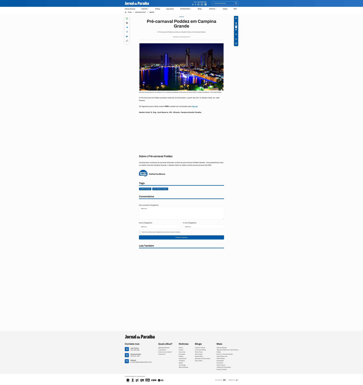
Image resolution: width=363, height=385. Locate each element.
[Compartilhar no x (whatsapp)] (127, 23)
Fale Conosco (221, 365)
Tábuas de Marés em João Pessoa (227, 350)
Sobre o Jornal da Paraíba (225, 354)
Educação (182, 354)
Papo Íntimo (198, 360)
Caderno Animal (200, 347)
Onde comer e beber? (165, 352)
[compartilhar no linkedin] (127, 36)
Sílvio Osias (198, 354)
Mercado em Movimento (202, 358)
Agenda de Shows (164, 347)
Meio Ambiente (183, 367)
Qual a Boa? (170, 9)
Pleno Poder (199, 352)
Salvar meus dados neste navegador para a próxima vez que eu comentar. (161, 232)
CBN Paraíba (221, 358)
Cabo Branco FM (222, 356)
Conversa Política (200, 350)
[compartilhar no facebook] (126, 32)
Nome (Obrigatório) (145, 223)
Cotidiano (182, 360)
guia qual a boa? (140, 12)
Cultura (181, 350)
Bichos (181, 347)
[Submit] (236, 3)
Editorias (212, 9)
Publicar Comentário (181, 237)
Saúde (181, 363)
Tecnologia (182, 365)
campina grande (145, 189)
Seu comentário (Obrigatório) (149, 205)
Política (157, 9)
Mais (235, 9)
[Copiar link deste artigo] (127, 41)
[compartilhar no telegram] (127, 27)
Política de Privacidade (224, 367)
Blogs (200, 9)
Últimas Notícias (130, 9)
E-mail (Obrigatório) (190, 223)
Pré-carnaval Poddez (160, 189)
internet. (195, 106)
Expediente (220, 360)
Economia (182, 352)
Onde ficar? (162, 354)
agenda (151, 12)
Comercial (220, 363)
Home (130, 12)
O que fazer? (162, 350)
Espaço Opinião (222, 369)
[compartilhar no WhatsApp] (127, 18)
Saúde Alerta (199, 356)
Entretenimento (185, 9)
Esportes (144, 9)
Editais (225, 9)
